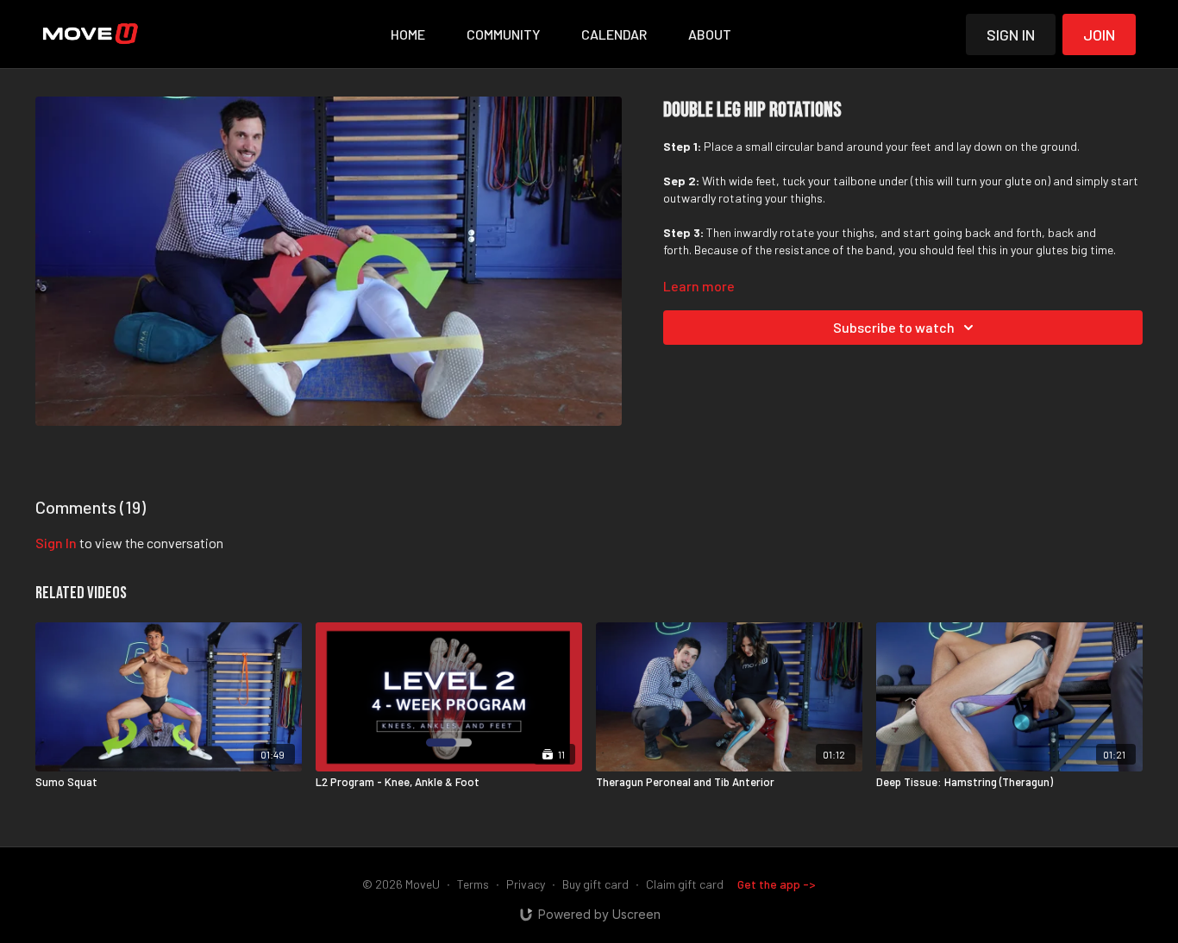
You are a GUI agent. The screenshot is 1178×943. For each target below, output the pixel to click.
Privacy (525, 884)
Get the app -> (776, 884)
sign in (56, 542)
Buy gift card (595, 884)
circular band (809, 146)
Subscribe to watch (894, 327)
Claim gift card (685, 884)
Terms (473, 884)
